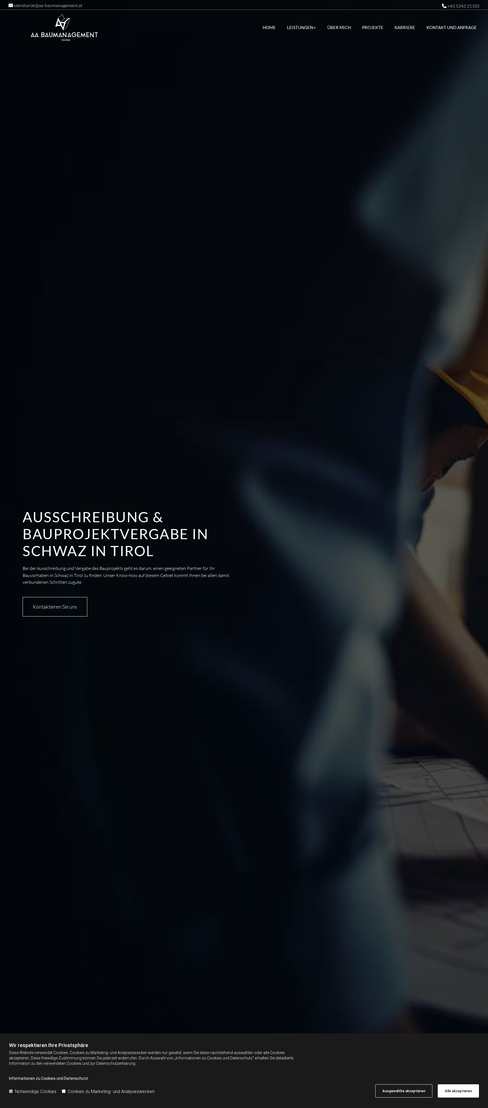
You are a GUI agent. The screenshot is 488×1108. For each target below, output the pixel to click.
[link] (298, 27)
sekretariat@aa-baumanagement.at (48, 5)
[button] (55, 607)
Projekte (372, 27)
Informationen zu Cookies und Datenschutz (48, 1078)
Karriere (405, 27)
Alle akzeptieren (458, 1091)
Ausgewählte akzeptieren (403, 1091)
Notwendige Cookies (35, 1091)
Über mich (339, 27)
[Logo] (64, 27)
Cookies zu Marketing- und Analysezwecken (111, 1091)
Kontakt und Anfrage (451, 27)
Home (269, 27)
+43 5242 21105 (463, 5)
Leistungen (300, 27)
